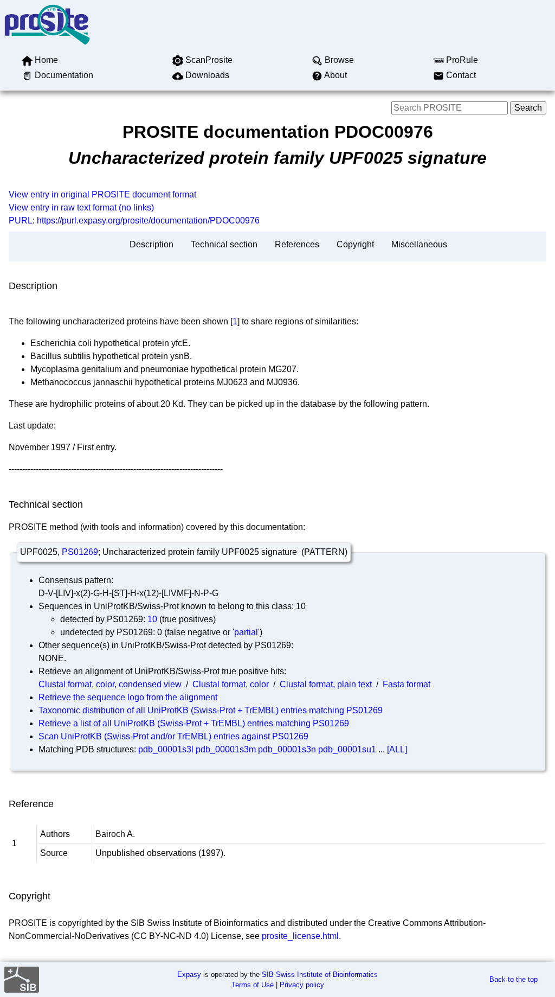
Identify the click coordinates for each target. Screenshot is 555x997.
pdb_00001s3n (287, 749)
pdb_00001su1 (347, 749)
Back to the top (513, 979)
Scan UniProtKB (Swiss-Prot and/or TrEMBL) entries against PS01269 (173, 736)
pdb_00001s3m (226, 749)
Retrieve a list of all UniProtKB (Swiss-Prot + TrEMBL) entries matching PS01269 (193, 723)
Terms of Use (252, 985)
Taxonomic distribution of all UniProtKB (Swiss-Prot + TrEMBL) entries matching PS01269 (210, 710)
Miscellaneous (419, 244)
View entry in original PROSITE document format (102, 194)
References (297, 244)
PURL (21, 220)
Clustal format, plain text (326, 684)
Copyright (355, 244)
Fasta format (406, 684)
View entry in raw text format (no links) (81, 207)
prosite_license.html (300, 936)
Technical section (224, 244)
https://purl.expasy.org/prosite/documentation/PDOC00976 (148, 220)
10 (152, 619)
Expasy (189, 974)
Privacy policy (302, 985)
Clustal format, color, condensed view (110, 684)
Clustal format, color (230, 684)
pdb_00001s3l (165, 749)
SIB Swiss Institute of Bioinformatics (320, 974)
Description (151, 244)
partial (246, 632)
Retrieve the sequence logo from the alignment (127, 697)
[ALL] (397, 749)
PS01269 (80, 552)
